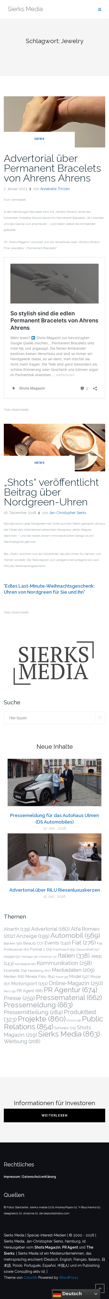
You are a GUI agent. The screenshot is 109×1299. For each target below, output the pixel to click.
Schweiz (65, 1028)
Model (79, 976)
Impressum (12, 1177)
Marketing (39, 971)
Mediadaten (73, 970)
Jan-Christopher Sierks (67, 513)
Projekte (42, 1018)
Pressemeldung (38, 1005)
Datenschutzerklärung (39, 1177)
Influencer (48, 956)
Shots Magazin (47, 1247)
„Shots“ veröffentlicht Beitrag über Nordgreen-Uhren (51, 492)
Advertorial (50, 929)
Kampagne (25, 964)
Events (57, 943)
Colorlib (30, 1278)
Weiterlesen (55, 1115)
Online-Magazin (76, 983)
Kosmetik (15, 970)
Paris (9, 991)
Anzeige (32, 936)
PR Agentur (70, 990)
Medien (14, 977)
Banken (13, 943)
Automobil (75, 935)
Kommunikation (64, 963)
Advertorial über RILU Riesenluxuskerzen (54, 890)
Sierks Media (69, 1034)
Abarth (17, 929)
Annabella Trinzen (55, 189)
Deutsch (71, 1293)
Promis (74, 1020)
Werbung (22, 1041)
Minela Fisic (40, 976)
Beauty (33, 943)
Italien (74, 955)
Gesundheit (87, 949)
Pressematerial (69, 997)
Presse (19, 998)
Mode (62, 977)
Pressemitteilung (33, 1012)
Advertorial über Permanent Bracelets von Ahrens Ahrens (52, 168)
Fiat (84, 942)
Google (12, 956)
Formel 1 (41, 949)
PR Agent (29, 990)
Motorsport (29, 983)
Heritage (30, 956)
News (39, 139)
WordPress (68, 1278)
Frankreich (64, 949)
